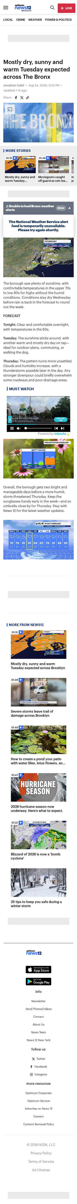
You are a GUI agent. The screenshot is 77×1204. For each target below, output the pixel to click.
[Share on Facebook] (16, 97)
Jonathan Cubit (13, 85)
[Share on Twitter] (21, 97)
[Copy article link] (27, 97)
